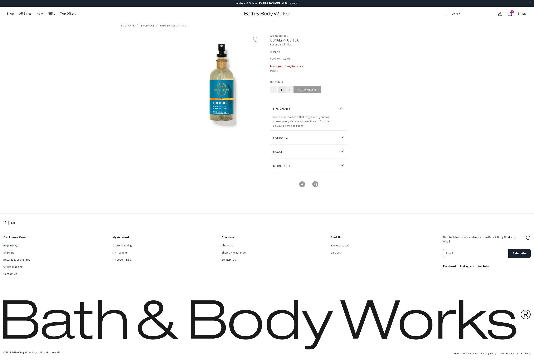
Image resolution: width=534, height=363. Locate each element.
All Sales (25, 13)
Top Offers (68, 13)
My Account (119, 253)
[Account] (500, 14)
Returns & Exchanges (16, 260)
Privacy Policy (488, 353)
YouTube (483, 266)
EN (524, 13)
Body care (128, 26)
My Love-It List (121, 260)
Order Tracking (13, 267)
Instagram (467, 266)
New (40, 13)
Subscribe (519, 253)
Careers (336, 253)
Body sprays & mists (173, 26)
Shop (10, 13)
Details (274, 71)
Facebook (450, 266)
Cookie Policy (507, 353)
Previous (3, 3)
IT (518, 13)
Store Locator (339, 246)
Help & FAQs (11, 246)
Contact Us (10, 274)
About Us (227, 246)
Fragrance (147, 26)
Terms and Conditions (466, 353)
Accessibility (524, 353)
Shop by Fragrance (234, 253)
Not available (307, 89)
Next (530, 3)
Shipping (8, 253)
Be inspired (229, 260)
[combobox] (470, 13)
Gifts (51, 13)
